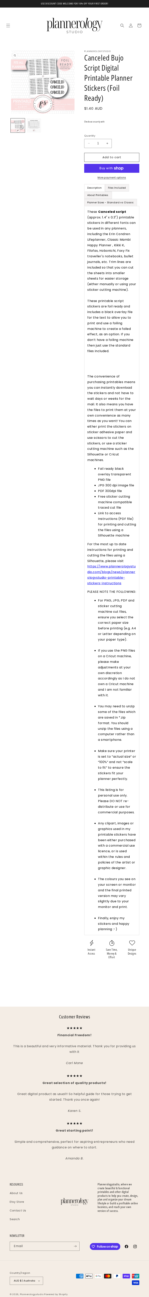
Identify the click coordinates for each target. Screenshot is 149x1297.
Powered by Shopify (56, 1294)
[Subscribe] (75, 1246)
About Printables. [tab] (98, 195)
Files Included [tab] (117, 187)
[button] (8, 25)
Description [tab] (94, 187)
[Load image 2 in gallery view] (34, 125)
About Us (16, 1193)
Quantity (89, 136)
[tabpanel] (111, 570)
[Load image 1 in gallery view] (18, 125)
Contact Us (18, 1210)
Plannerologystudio (32, 1294)
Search (15, 1219)
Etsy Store (17, 1202)
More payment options (112, 177)
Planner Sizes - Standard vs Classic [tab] (110, 202)
